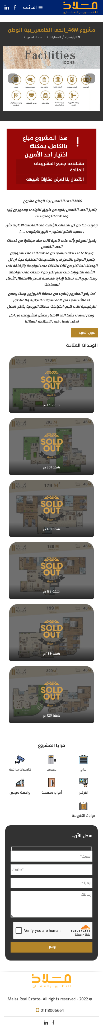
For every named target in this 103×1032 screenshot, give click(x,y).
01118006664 (52, 1010)
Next (90, 78)
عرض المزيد (84, 332)
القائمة (30, 7)
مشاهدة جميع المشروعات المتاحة (59, 167)
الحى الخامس (36, 37)
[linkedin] (6, 7)
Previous (13, 78)
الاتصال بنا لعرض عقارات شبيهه (55, 179)
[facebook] (14, 7)
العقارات (55, 37)
